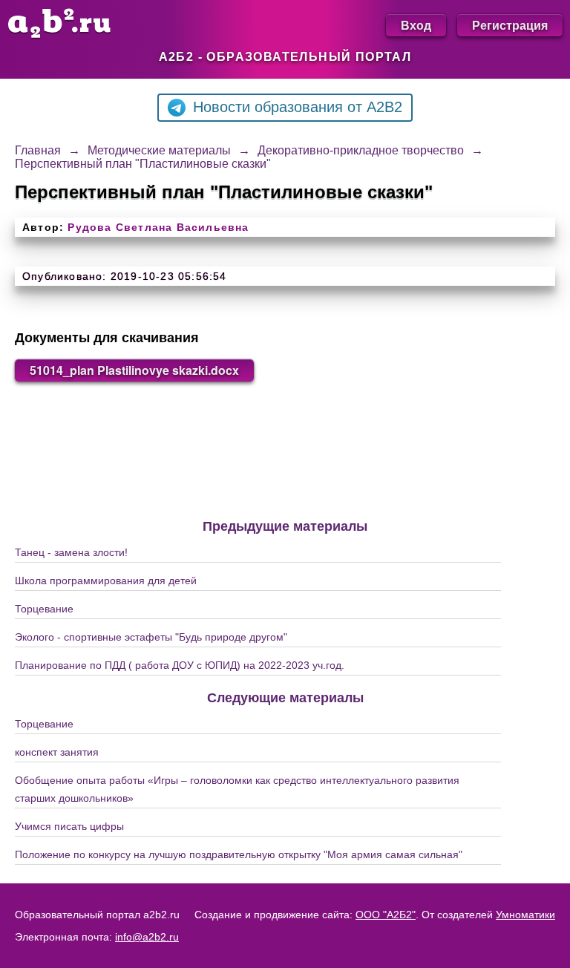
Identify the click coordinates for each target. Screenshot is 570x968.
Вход (416, 24)
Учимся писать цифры (69, 826)
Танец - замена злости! (71, 552)
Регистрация (510, 24)
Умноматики (525, 914)
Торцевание (44, 609)
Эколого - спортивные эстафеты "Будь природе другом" (151, 637)
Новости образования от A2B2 (297, 107)
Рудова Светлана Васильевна (158, 227)
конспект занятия (57, 752)
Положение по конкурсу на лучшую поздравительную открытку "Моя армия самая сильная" (238, 854)
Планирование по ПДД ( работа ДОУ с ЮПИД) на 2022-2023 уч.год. (179, 665)
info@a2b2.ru (147, 937)
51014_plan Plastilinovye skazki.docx (134, 370)
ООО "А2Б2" (386, 914)
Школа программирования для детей (106, 580)
